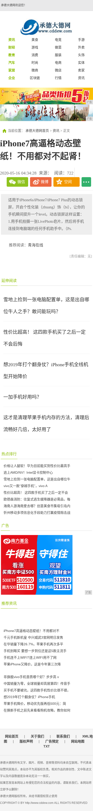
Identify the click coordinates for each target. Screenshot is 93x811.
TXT (46, 746)
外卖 (81, 47)
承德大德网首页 (37, 131)
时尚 (34, 62)
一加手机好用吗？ (22, 397)
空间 (68, 182)
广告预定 (52, 741)
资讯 (81, 78)
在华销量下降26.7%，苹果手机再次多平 (33, 644)
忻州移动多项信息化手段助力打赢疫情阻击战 (37, 512)
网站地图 (77, 741)
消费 (34, 55)
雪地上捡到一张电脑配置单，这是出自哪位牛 (37, 479)
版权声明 (26, 741)
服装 (58, 55)
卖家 (81, 70)
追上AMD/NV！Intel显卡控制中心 (28, 472)
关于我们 (37, 736)
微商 (34, 70)
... (86, 182)
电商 (58, 62)
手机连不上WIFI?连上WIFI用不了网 (30, 657)
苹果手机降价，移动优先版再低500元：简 (35, 703)
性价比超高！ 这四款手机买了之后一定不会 (36, 492)
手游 (81, 40)
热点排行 (9, 454)
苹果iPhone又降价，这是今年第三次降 (32, 664)
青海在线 (35, 245)
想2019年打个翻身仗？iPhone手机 (29, 697)
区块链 (35, 78)
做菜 (58, 47)
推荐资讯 (9, 603)
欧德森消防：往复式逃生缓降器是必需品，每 (37, 499)
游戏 (34, 47)
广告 (5, 526)
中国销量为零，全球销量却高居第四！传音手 (37, 683)
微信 (21, 182)
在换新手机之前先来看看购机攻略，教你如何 (37, 710)
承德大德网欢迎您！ (14, 5)
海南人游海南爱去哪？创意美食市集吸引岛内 (37, 506)
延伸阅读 (9, 281)
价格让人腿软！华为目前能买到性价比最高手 (37, 466)
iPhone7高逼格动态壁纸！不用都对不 (31, 631)
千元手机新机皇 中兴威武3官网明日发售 (33, 637)
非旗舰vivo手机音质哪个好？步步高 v (31, 677)
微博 (44, 182)
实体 (81, 62)
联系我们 (63, 736)
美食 (34, 40)
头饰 (81, 55)
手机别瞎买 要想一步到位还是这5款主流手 (35, 651)
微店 (58, 70)
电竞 (58, 40)
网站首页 (11, 736)
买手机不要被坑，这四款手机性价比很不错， (37, 690)
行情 (58, 78)
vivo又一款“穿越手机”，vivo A (25, 486)
